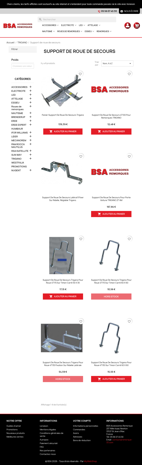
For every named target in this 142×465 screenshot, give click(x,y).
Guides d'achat (14, 426)
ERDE (14, 121)
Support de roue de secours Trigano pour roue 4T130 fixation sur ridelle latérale (63, 364)
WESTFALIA (17, 162)
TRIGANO (16, 158)
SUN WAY (16, 154)
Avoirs (76, 433)
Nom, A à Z (117, 63)
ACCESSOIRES (49, 25)
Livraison (44, 426)
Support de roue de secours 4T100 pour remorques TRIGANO (111, 116)
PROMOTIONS (19, 166)
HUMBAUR (17, 128)
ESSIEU (88, 31)
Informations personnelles (85, 426)
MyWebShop (90, 461)
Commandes (79, 429)
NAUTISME (47, 31)
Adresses (77, 436)
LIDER (14, 136)
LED (81, 25)
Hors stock (111, 296)
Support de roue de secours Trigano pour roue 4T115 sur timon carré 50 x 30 (63, 281)
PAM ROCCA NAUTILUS (18, 146)
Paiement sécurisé (49, 443)
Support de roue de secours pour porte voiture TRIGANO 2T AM (111, 199)
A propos (44, 439)
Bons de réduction (82, 440)
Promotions (12, 429)
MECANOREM (18, 140)
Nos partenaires (47, 450)
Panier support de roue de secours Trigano (63, 115)
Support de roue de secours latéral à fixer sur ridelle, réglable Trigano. (63, 199)
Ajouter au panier (62, 131)
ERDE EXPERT (18, 124)
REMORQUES (103, 31)
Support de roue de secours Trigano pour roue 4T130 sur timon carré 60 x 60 (111, 364)
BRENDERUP (18, 117)
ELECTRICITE (67, 25)
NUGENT (16, 170)
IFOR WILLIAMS (19, 132)
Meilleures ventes (15, 436)
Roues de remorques (68, 31)
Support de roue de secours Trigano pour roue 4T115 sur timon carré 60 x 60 (111, 281)
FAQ (42, 447)
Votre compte (82, 420)
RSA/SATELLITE (19, 151)
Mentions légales (48, 429)
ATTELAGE (93, 25)
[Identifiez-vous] (127, 25)
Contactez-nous (48, 454)
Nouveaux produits (16, 433)
